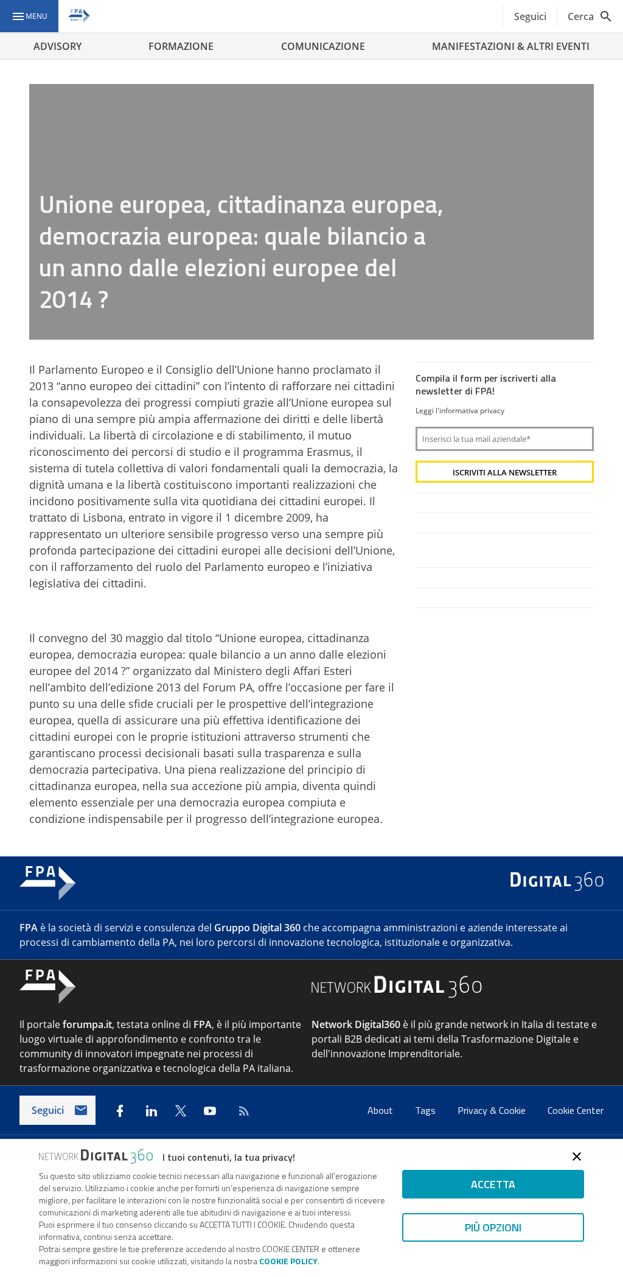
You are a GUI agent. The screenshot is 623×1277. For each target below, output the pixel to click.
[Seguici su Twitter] (180, 1111)
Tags (426, 1110)
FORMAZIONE (181, 46)
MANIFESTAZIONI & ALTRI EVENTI (511, 46)
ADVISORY (57, 46)
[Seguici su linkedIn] (151, 1111)
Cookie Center (576, 1110)
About (381, 1110)
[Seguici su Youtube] (210, 1111)
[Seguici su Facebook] (120, 1111)
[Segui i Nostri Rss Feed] (241, 1111)
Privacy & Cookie (493, 1110)
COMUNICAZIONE (323, 46)
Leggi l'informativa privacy (460, 410)
